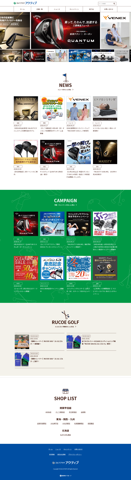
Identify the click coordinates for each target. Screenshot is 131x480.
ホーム (51, 449)
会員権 (83, 412)
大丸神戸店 (54, 423)
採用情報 (52, 454)
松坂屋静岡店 (79, 423)
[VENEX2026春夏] (65, 30)
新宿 (18, 166)
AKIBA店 (48, 412)
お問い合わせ (78, 449)
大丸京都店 (66, 423)
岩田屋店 (91, 423)
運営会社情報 (61, 454)
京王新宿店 (73, 412)
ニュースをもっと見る (64, 90)
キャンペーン (70, 239)
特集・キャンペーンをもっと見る (64, 205)
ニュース (71, 123)
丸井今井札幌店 (65, 435)
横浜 (44, 123)
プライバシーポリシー (75, 454)
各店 (18, 123)
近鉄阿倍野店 (41, 423)
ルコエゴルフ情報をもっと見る (64, 327)
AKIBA (18, 283)
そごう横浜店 (60, 412)
